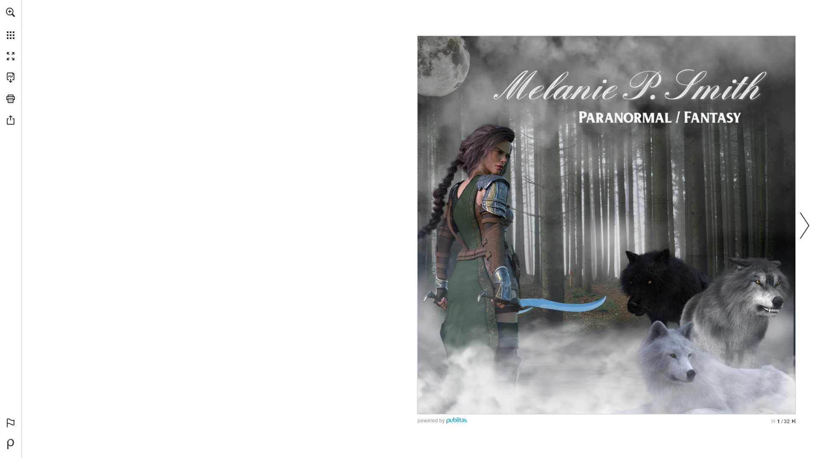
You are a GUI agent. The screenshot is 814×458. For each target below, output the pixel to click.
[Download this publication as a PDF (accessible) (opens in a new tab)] (10, 77)
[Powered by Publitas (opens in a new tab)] (10, 444)
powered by (431, 420)
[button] (10, 12)
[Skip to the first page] (773, 421)
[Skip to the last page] (793, 421)
